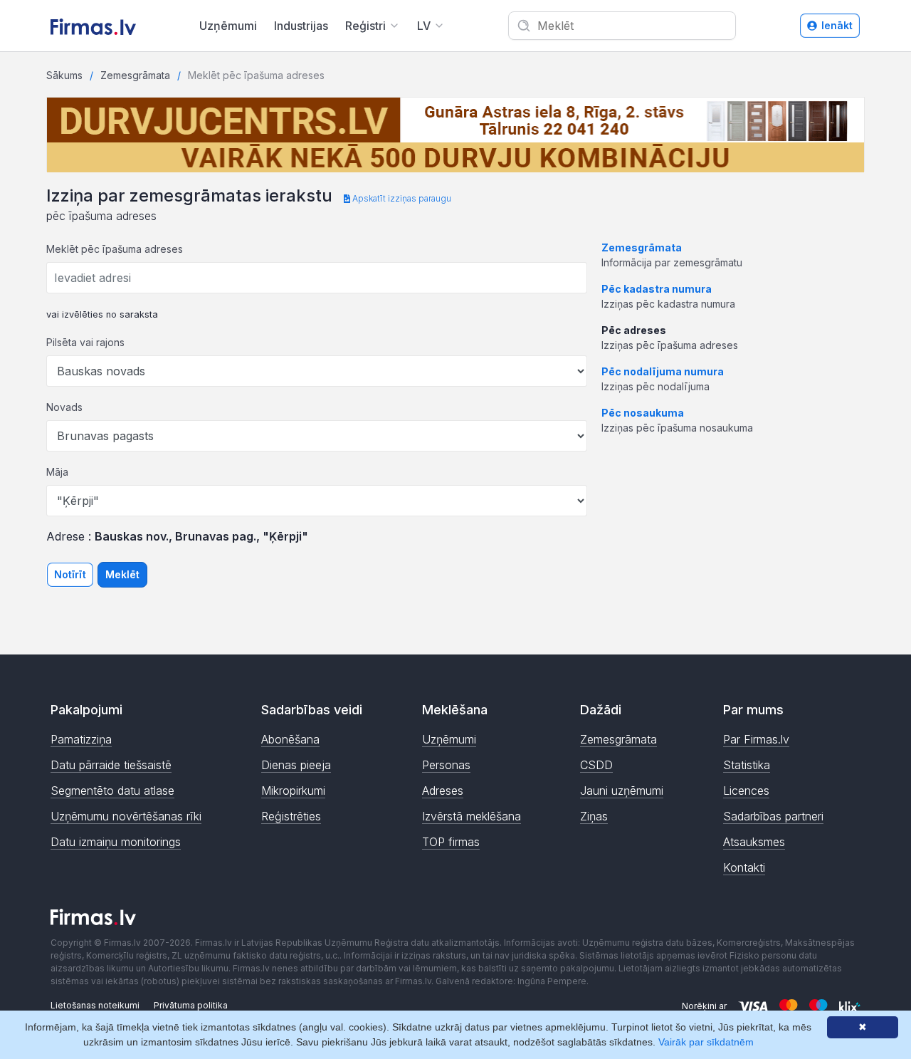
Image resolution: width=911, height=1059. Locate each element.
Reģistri (365, 26)
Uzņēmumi (228, 26)
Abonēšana (290, 739)
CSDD (596, 765)
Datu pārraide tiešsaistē (111, 765)
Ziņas (594, 816)
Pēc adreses (633, 330)
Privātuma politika (191, 1005)
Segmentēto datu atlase (112, 790)
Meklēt (122, 574)
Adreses (442, 790)
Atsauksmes (754, 842)
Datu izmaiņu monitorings (116, 842)
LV (424, 26)
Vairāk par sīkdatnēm (706, 1042)
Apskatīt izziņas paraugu (400, 198)
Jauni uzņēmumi (621, 790)
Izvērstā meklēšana (471, 816)
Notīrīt (70, 574)
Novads (64, 407)
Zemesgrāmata (135, 75)
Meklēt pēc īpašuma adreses (114, 249)
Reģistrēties (291, 816)
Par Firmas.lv (756, 739)
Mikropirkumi (293, 790)
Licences (746, 790)
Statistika (746, 765)
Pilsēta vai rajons (85, 342)
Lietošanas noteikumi (95, 1005)
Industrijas (301, 26)
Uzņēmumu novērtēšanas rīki (126, 816)
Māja (57, 472)
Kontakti (744, 867)
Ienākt (837, 25)
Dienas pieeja (296, 765)
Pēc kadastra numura (656, 289)
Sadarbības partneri (773, 816)
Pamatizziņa (81, 739)
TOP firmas (451, 842)
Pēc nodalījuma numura (662, 371)
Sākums (64, 75)
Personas (446, 765)
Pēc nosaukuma (642, 413)
